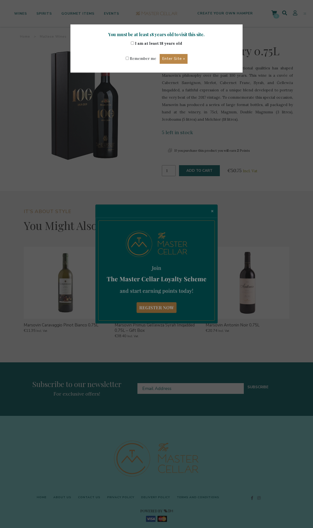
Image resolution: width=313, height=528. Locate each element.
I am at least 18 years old (158, 43)
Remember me (142, 58)
